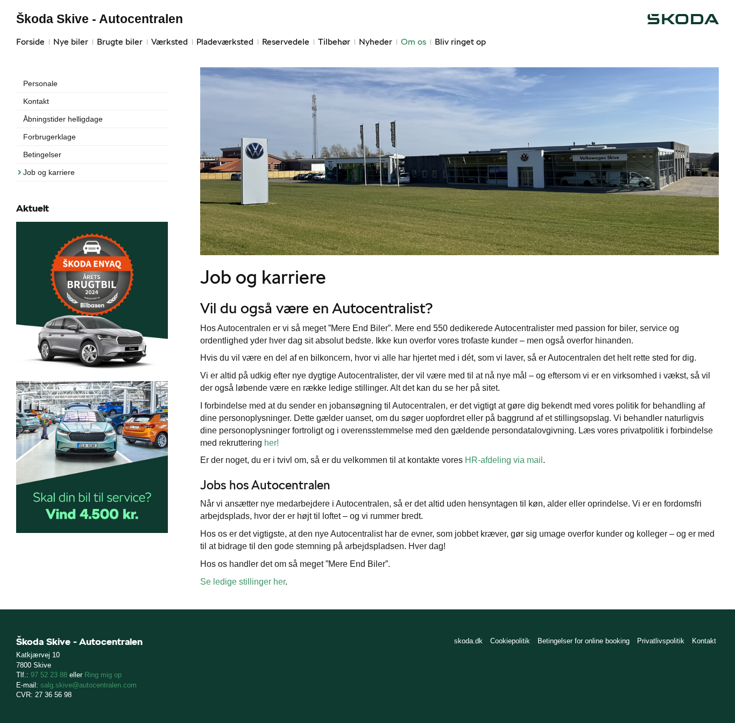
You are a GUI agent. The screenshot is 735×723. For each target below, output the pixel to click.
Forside (30, 42)
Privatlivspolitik (660, 641)
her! (271, 442)
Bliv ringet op (460, 42)
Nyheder (375, 42)
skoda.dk (468, 641)
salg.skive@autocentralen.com (88, 685)
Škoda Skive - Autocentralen (99, 19)
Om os (413, 42)
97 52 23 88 (49, 675)
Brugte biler (120, 42)
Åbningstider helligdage (63, 119)
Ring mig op (103, 675)
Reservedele (285, 42)
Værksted (169, 42)
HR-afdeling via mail (504, 460)
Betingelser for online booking (584, 641)
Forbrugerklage (49, 136)
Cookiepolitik (510, 641)
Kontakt (36, 101)
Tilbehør (334, 42)
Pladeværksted (224, 42)
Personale (40, 83)
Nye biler (70, 42)
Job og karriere (49, 172)
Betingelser (42, 154)
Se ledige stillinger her (242, 581)
